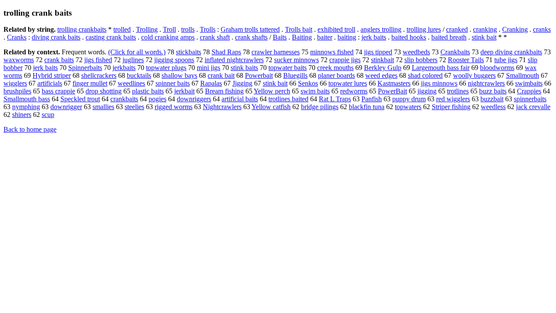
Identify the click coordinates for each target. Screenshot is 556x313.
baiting (347, 37)
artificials (49, 83)
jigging (427, 91)
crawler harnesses (276, 52)
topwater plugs (166, 67)
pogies (157, 99)
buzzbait (491, 99)
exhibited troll (336, 29)
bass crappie (58, 91)
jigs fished (98, 59)
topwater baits (287, 67)
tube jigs (505, 59)
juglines (133, 59)
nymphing (26, 106)
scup (48, 114)
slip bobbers (420, 59)
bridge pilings (319, 106)
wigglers (15, 83)
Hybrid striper (52, 75)
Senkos (308, 83)
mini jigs (208, 67)
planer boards (336, 75)
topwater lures (347, 83)
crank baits (59, 59)
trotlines (458, 91)
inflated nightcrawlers (234, 59)
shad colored (425, 75)
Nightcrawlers (222, 106)
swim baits (315, 91)
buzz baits (492, 91)
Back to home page (29, 129)
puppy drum (409, 99)
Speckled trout (80, 99)
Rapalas (211, 83)
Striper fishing (451, 106)
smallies (103, 106)
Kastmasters (393, 83)
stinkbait (382, 59)
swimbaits (529, 83)
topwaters (408, 106)
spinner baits (173, 83)
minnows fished (332, 52)
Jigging (242, 83)
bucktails (139, 75)
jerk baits (373, 37)
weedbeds (416, 52)
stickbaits (188, 52)
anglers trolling (381, 29)
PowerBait (392, 91)
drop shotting (104, 91)
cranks (542, 29)
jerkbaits (124, 67)
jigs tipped (378, 52)
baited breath (449, 37)
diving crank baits (56, 37)
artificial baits (240, 99)
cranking (485, 29)
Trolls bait (298, 29)
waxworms (18, 59)
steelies (134, 106)
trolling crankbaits (81, 29)
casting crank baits (111, 37)
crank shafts (251, 37)
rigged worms (173, 106)
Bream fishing (224, 91)
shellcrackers (98, 75)
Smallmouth (522, 75)
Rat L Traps (335, 99)
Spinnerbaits (85, 67)
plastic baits (148, 91)
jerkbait (184, 91)
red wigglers (453, 99)
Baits (280, 37)
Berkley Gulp (382, 67)
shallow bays (179, 75)
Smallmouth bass (26, 99)
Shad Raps (226, 52)
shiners (21, 114)
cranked (457, 29)
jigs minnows (439, 83)
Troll (169, 29)
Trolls (207, 29)
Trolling (147, 29)
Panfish (371, 99)
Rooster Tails (466, 59)
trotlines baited (288, 99)
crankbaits (124, 99)
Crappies (529, 91)
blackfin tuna (366, 106)
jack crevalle (533, 106)
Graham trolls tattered (250, 29)
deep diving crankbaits (511, 52)
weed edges (381, 75)
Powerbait (259, 75)
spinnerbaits (530, 99)
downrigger (66, 106)
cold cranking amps (168, 37)
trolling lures (424, 29)
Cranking (515, 29)
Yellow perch (272, 91)
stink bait (484, 37)
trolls (188, 29)
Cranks (16, 37)
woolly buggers (474, 75)
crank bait (221, 75)
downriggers (194, 99)
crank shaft (215, 37)
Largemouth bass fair (441, 67)
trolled (122, 29)
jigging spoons (174, 59)
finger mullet (90, 83)
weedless (493, 106)
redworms (353, 91)
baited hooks (408, 37)
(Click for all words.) (136, 52)
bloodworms (497, 67)
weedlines (131, 83)
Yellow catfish (271, 106)
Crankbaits (455, 52)
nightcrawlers (486, 83)
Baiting (302, 37)
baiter (324, 37)
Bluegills (295, 75)
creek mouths (335, 67)
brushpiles (17, 91)
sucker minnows (296, 59)
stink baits (244, 67)
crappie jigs (345, 59)
